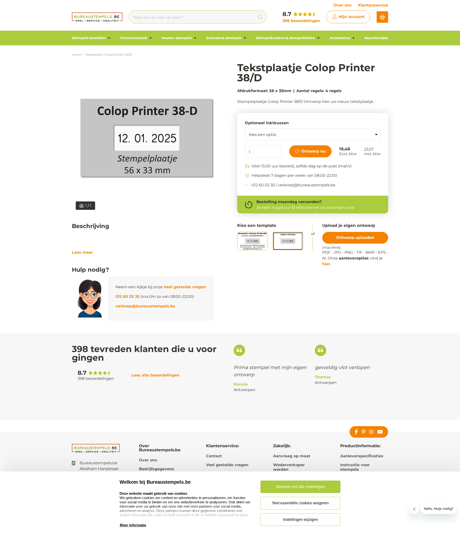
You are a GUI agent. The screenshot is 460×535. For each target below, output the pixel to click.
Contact (214, 456)
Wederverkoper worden (289, 467)
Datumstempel (134, 38)
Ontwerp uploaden (355, 237)
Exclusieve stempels (224, 38)
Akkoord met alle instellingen (300, 487)
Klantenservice (373, 5)
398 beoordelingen (301, 20)
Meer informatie (133, 525)
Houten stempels (177, 38)
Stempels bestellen (89, 38)
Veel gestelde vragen (185, 287)
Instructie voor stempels (355, 467)
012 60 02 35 (127, 296)
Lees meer (82, 252)
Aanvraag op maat (291, 456)
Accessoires (340, 38)
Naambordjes (376, 38)
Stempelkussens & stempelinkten (286, 38)
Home (76, 54)
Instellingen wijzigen (300, 519)
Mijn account (351, 16)
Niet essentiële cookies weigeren (300, 503)
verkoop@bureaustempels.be (145, 306)
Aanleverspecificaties (361, 456)
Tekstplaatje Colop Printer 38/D (108, 54)
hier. (326, 264)
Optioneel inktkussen (267, 123)
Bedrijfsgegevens (156, 469)
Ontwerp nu (313, 151)
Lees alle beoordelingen (155, 375)
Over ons (343, 5)
